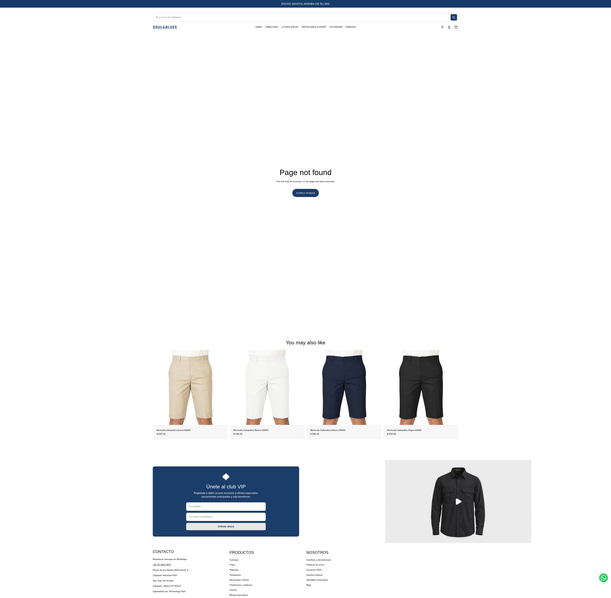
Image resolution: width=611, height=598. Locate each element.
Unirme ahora (226, 526)
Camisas (234, 560)
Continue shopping (305, 193)
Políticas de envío (315, 564)
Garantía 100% (314, 570)
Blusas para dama (239, 595)
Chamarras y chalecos (241, 585)
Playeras (234, 570)
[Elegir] (223, 420)
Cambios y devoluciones (318, 560)
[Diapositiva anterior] (157, 387)
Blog (308, 585)
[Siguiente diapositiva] (223, 387)
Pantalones (235, 574)
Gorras (233, 590)
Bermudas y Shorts (239, 580)
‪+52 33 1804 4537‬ (162, 564)
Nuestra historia (314, 574)
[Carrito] (456, 27)
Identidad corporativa (317, 580)
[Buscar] (454, 17)
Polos (232, 564)
